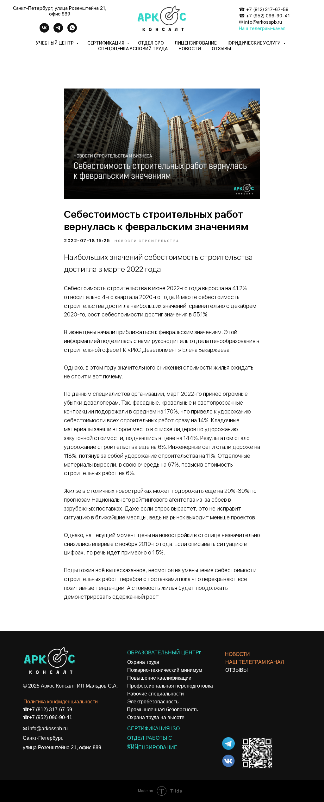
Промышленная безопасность (162, 709)
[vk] (44, 31)
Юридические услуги (254, 43)
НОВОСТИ (237, 654)
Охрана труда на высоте (155, 717)
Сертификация (106, 43)
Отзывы (221, 48)
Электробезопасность (152, 701)
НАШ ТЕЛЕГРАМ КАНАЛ (254, 662)
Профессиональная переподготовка (170, 686)
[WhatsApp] (72, 31)
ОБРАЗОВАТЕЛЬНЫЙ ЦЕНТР (163, 652)
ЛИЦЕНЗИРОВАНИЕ (152, 747)
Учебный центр (55, 43)
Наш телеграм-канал (262, 28)
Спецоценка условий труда (133, 48)
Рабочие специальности (155, 693)
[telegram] (58, 31)
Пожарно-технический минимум (164, 670)
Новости (189, 48)
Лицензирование (196, 43)
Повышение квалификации (159, 678)
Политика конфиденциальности (60, 701)
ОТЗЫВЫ (236, 670)
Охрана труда (143, 662)
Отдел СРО (151, 43)
